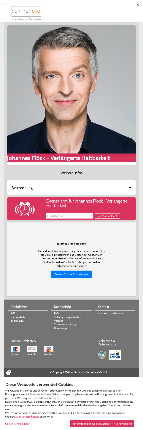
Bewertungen (61, 328)
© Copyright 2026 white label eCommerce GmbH (78, 372)
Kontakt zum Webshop (111, 313)
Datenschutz (18, 317)
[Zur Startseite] (27, 13)
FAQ (56, 313)
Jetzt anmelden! (107, 216)
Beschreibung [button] (22, 187)
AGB (13, 313)
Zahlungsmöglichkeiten (67, 317)
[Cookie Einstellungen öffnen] (8, 372)
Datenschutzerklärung (26, 416)
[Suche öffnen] (138, 5)
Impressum (17, 320)
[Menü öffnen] (5, 5)
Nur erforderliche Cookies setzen (91, 424)
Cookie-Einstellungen (17, 423)
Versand (58, 320)
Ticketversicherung (65, 324)
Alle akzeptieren (123, 424)
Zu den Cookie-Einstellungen (72, 274)
